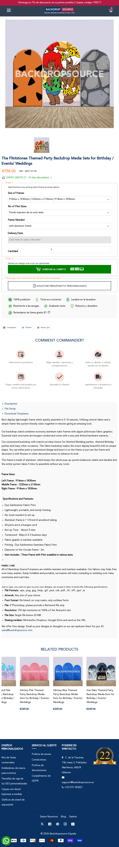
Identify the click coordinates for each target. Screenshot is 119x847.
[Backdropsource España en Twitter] (42, 824)
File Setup (10, 409)
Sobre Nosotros (49, 817)
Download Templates (17, 414)
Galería (73, 817)
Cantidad (13, 251)
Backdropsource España (63, 834)
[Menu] (10, 10)
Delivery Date (15, 233)
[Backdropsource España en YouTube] (73, 824)
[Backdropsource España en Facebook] (49, 824)
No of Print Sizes (17, 206)
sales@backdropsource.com (17, 630)
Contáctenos (39, 760)
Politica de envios (41, 754)
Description (11, 404)
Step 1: (10, 182)
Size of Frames (16, 193)
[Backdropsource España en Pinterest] (57, 824)
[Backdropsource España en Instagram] (65, 824)
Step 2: (10, 258)
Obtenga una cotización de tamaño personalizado (33, 278)
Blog (63, 817)
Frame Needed (16, 220)
